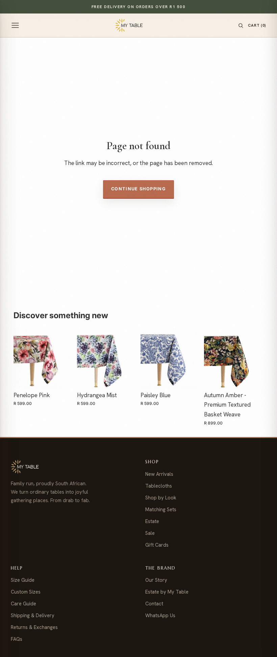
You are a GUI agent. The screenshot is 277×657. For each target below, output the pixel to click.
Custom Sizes (26, 591)
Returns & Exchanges (34, 627)
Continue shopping (138, 188)
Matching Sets (160, 509)
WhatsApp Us (160, 615)
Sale (150, 533)
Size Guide (22, 580)
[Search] (241, 25)
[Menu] (15, 25)
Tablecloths (158, 486)
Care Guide (23, 603)
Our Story (156, 580)
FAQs (16, 639)
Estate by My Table (166, 591)
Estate (152, 521)
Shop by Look (160, 497)
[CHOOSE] (63, 377)
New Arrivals (159, 474)
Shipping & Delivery (32, 615)
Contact (154, 603)
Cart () (257, 25)
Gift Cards (157, 545)
